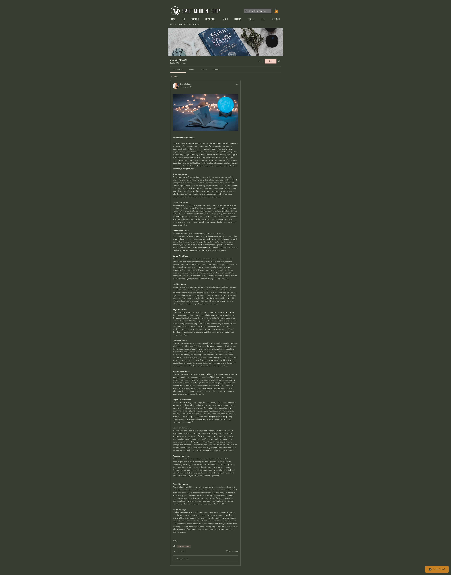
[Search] (259, 61)
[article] (205, 323)
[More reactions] (182, 551)
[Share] (236, 84)
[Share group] (279, 61)
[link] (178, 70)
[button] (276, 11)
